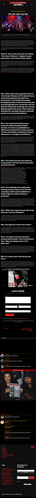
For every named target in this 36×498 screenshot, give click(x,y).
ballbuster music (4, 469)
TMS (9, 484)
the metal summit (5, 484)
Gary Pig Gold (6, 473)
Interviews (4, 451)
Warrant (13, 484)
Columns (4, 448)
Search (18, 475)
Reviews (4, 450)
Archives (25, 483)
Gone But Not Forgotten (7, 454)
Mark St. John (7, 34)
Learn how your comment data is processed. (22, 318)
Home (3, 446)
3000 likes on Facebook (9, 167)
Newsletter (4, 456)
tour (10, 484)
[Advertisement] (18, 346)
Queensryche (12, 480)
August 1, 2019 (15, 34)
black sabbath (9, 469)
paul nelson (3, 480)
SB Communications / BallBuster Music (14, 494)
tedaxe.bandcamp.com (6, 72)
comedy (7, 470)
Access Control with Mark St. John (18, 11)
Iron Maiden (6, 474)
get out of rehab (13, 320)
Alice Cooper (6, 468)
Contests (4, 453)
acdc (2, 468)
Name (6, 304)
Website (6, 309)
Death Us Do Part (7, 320)
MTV (6, 479)
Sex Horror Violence (28, 320)
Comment (7, 296)
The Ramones (19, 321)
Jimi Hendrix (4, 475)
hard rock (12, 473)
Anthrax (10, 468)
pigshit (7, 480)
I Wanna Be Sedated (20, 320)
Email (19, 304)
